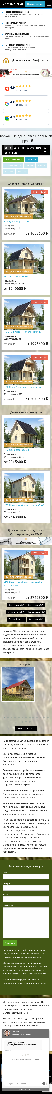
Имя (5, 872)
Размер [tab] (20, 148)
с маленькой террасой (13, 159)
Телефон (6, 883)
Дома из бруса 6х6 (16, 605)
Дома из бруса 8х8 (35, 605)
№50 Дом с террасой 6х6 (16, 221)
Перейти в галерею (26, 728)
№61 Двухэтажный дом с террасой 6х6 (24, 505)
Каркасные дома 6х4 (15, 612)
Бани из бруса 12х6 (16, 619)
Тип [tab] (9, 148)
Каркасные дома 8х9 (36, 612)
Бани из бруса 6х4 (36, 619)
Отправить (10, 943)
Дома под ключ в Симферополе (30, 60)
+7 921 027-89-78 (12, 4)
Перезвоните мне (35, 4)
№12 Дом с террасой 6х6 (16, 450)
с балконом (31, 159)
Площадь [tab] (12, 153)
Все (44, 151)
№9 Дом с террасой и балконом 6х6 (22, 332)
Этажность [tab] (35, 148)
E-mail (5, 894)
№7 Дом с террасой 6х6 (16, 276)
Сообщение (8, 906)
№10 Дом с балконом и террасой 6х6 (23, 387)
